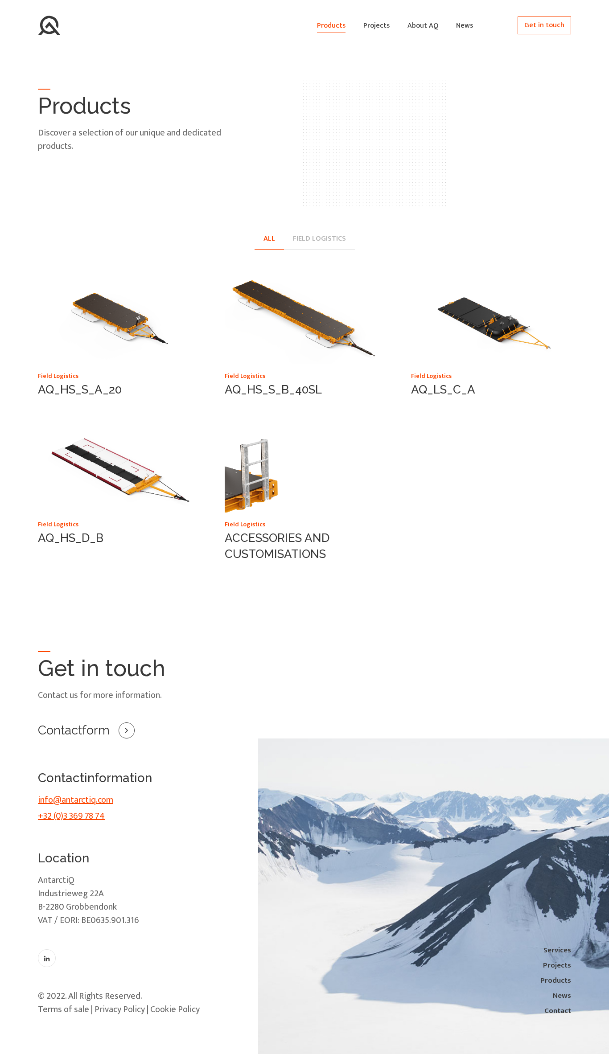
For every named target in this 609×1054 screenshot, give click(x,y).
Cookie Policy (175, 1009)
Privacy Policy (120, 1009)
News (464, 26)
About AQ (422, 26)
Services (557, 950)
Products (331, 26)
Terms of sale (63, 1009)
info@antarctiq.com (75, 800)
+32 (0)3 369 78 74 (71, 816)
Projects (376, 26)
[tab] (269, 239)
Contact (557, 1010)
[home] (49, 25)
